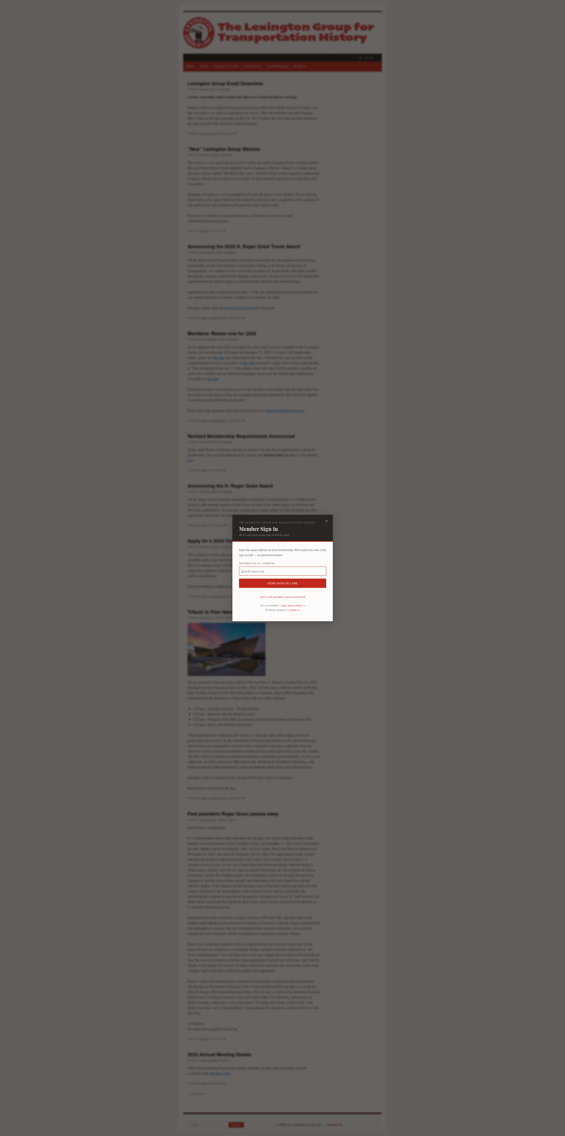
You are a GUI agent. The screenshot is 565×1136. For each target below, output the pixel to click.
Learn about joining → (293, 605)
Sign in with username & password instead (282, 596)
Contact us (294, 610)
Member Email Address (257, 563)
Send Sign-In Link (282, 583)
